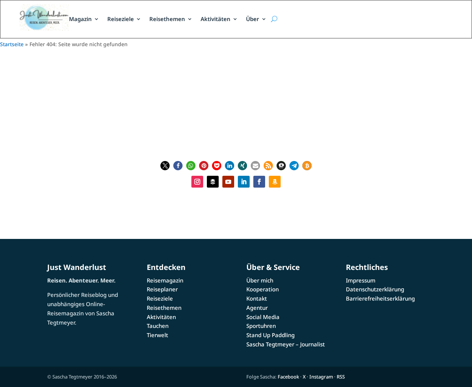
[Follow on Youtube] (228, 182)
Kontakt (256, 298)
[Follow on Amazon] (275, 182)
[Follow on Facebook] (259, 182)
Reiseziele (120, 19)
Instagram (321, 376)
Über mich (259, 280)
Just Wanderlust (76, 267)
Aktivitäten (215, 19)
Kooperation (262, 289)
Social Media (263, 317)
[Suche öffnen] (274, 19)
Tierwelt (157, 335)
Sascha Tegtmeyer (240, 115)
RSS (341, 376)
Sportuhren (261, 325)
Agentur (257, 307)
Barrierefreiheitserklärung (380, 298)
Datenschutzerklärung (375, 289)
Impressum (360, 280)
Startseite (12, 44)
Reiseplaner (162, 289)
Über (252, 19)
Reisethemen (167, 19)
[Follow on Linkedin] (244, 182)
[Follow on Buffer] (213, 182)
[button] (165, 165)
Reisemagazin (165, 280)
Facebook (288, 376)
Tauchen (158, 325)
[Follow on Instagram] (197, 182)
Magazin (80, 19)
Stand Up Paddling (270, 335)
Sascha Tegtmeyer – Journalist (285, 344)
